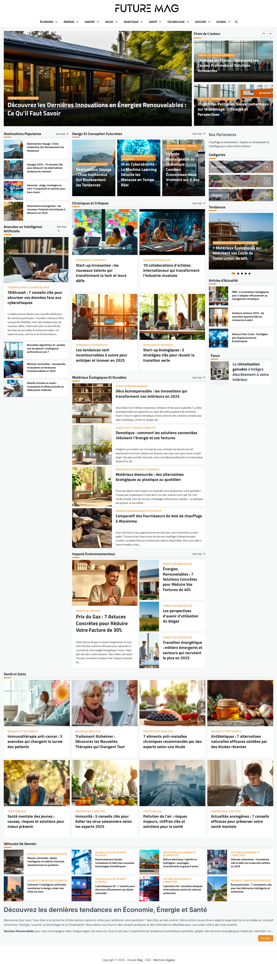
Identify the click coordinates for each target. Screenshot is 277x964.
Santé (153, 22)
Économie (46, 22)
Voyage (221, 22)
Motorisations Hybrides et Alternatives (182, 147)
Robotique (131, 22)
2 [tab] (238, 273)
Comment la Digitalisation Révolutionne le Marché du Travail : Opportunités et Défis (232, 109)
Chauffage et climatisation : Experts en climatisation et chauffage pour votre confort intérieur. (239, 144)
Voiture (200, 22)
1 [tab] (233, 273)
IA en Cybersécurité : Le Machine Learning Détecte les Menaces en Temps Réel (139, 174)
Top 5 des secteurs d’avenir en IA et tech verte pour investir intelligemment (250, 337)
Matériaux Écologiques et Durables (235, 242)
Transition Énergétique (23, 98)
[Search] (236, 22)
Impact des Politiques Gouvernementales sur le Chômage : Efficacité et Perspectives (233, 65)
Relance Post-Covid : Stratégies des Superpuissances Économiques (250, 316)
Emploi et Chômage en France (217, 55)
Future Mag (135, 960)
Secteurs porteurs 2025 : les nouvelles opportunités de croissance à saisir (248, 295)
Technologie (176, 22)
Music (109, 22)
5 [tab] (249, 273)
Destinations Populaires (92, 164)
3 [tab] (242, 273)
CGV (148, 960)
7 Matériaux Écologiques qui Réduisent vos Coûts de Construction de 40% (237, 253)
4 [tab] (246, 273)
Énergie (69, 22)
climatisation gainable (246, 366)
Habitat (90, 22)
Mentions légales (164, 960)
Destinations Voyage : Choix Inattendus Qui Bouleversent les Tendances (93, 177)
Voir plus (265, 938)
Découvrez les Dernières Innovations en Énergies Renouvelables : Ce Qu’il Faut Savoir (97, 109)
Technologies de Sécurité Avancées (137, 158)
